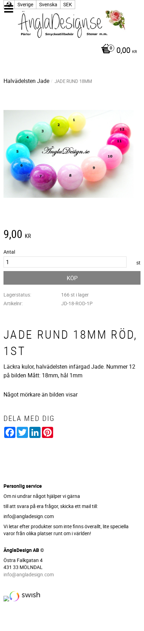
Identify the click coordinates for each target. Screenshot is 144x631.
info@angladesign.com (28, 574)
